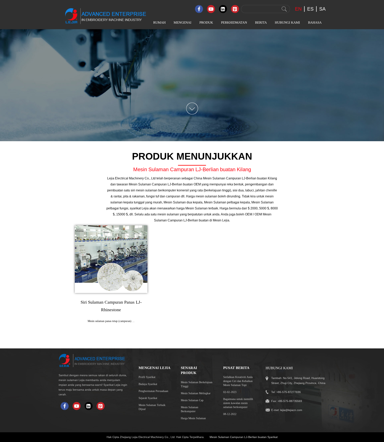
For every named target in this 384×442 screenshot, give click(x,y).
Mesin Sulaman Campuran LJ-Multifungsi (213, 109)
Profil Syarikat (180, 39)
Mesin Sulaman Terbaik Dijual (152, 407)
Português (311, 86)
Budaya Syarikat (181, 47)
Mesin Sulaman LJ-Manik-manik (213, 64)
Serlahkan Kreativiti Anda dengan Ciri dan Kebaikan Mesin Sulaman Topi (238, 381)
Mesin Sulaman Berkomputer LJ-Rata (210, 41)
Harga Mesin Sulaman (193, 418)
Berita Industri (261, 47)
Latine (309, 190)
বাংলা (307, 133)
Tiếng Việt (311, 150)
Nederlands (312, 125)
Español (310, 55)
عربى (308, 47)
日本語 (310, 167)
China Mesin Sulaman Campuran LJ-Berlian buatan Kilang (235, 178)
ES (310, 9)
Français (310, 175)
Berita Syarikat (261, 39)
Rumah (159, 22)
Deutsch (310, 118)
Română (310, 78)
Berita (261, 22)
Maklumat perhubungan (287, 39)
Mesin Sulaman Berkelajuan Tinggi (196, 384)
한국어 (310, 158)
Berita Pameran (262, 55)
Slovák (309, 71)
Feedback (278, 47)
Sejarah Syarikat (148, 398)
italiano (310, 110)
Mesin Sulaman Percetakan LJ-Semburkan (213, 132)
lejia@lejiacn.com (291, 410)
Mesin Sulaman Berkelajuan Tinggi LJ (211, 52)
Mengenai (182, 22)
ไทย (308, 142)
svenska (310, 63)
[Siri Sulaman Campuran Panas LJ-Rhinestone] (111, 259)
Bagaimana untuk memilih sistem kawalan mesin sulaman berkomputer (238, 403)
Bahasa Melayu (315, 102)
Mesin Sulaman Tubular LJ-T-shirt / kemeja (212, 121)
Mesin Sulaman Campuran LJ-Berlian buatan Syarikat (244, 437)
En (298, 9)
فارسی (310, 94)
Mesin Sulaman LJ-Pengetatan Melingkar (210, 86)
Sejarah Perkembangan (185, 63)
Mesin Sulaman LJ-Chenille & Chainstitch (211, 75)
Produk (206, 22)
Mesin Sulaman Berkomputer (189, 409)
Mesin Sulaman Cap (192, 400)
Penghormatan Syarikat (185, 55)
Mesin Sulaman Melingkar (196, 393)
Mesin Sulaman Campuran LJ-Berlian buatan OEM (165, 184)
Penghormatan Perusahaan (153, 391)
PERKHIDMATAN (234, 22)
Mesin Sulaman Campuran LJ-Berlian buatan (213, 98)
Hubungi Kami (287, 22)
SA (322, 9)
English (310, 39)
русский (311, 183)
